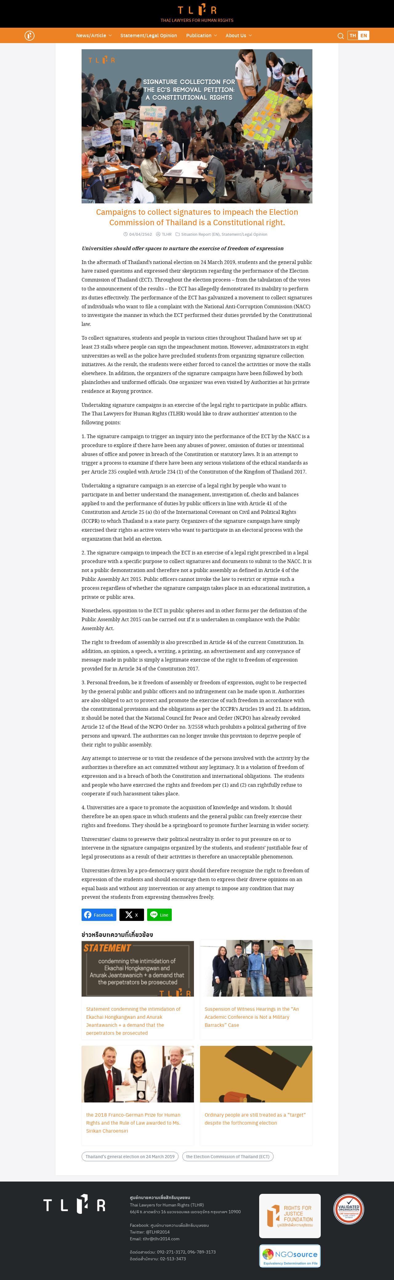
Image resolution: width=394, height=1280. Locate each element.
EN (363, 35)
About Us (236, 35)
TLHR (166, 234)
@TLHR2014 (158, 1232)
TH (353, 35)
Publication (198, 35)
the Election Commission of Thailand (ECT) (228, 1156)
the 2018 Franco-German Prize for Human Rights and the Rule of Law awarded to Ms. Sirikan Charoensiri (133, 1122)
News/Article (91, 35)
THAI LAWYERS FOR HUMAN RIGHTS (197, 20)
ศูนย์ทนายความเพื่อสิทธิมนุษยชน (180, 1225)
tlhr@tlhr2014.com (161, 1238)
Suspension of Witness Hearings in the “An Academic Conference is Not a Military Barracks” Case (252, 1016)
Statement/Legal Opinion (148, 35)
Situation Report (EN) (200, 234)
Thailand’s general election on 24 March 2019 (130, 1156)
